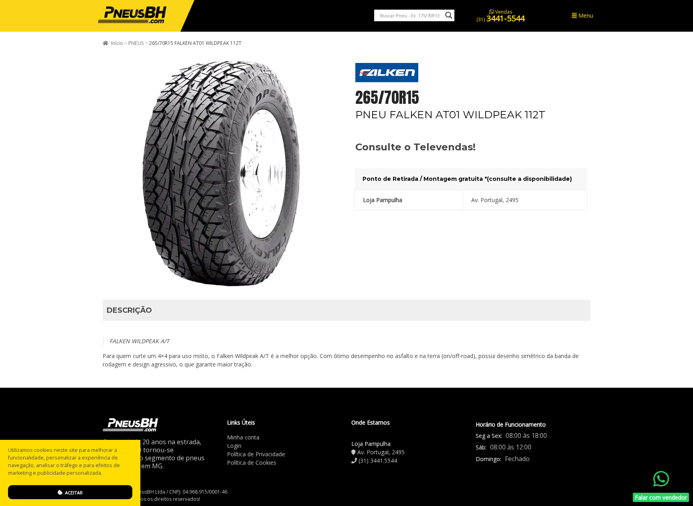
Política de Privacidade (256, 454)
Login (234, 445)
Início (117, 43)
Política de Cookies (251, 462)
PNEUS (136, 43)
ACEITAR (73, 493)
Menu (585, 15)
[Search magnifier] (448, 15)
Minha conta (243, 437)
